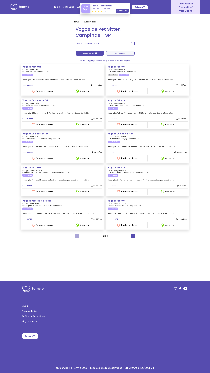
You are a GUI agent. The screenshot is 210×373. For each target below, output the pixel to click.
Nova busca (120, 53)
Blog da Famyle (29, 321)
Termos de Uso (29, 311)
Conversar (84, 91)
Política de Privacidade (33, 316)
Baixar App (122, 10)
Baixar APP (30, 336)
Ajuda (25, 306)
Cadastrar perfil (90, 53)
